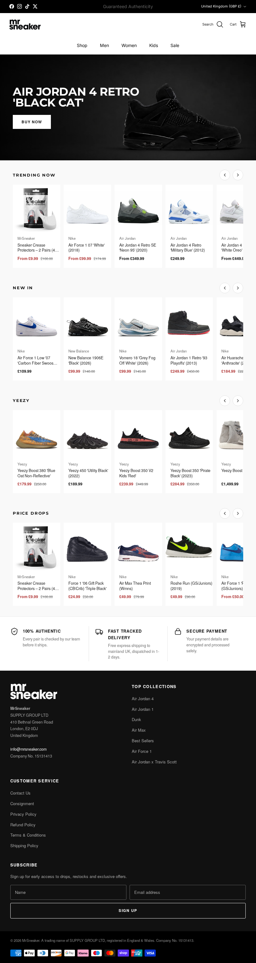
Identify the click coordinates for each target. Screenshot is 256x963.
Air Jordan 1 (143, 709)
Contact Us (20, 793)
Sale (174, 45)
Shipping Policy (24, 845)
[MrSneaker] (25, 24)
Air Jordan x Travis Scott (154, 762)
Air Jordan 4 (143, 698)
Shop (82, 45)
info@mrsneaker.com (28, 749)
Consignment (22, 803)
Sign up (128, 910)
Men (104, 45)
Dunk (136, 719)
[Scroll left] (224, 175)
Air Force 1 (142, 751)
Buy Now (32, 122)
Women (129, 45)
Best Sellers (143, 740)
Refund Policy (23, 825)
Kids (153, 45)
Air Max (139, 730)
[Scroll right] (238, 175)
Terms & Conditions (28, 835)
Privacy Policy (23, 814)
